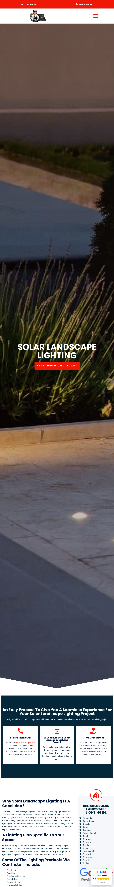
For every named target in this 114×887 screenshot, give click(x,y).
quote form (20, 742)
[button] (95, 16)
